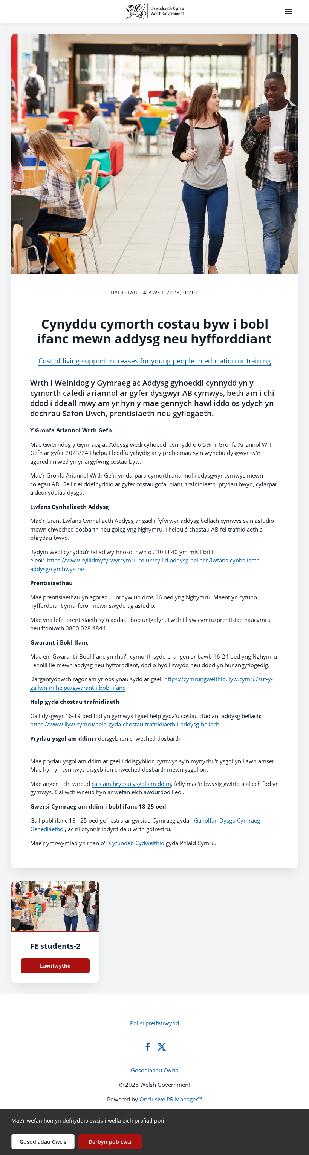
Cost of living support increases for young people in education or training (154, 360)
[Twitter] (162, 1047)
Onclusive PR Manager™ (170, 1099)
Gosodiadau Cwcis (154, 1070)
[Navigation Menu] (289, 11)
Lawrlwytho (55, 965)
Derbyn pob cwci (110, 1141)
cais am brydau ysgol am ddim (131, 783)
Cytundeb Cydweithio (136, 843)
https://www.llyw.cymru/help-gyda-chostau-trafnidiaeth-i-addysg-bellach (124, 724)
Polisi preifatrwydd (154, 1023)
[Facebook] (148, 1047)
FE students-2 (55, 946)
